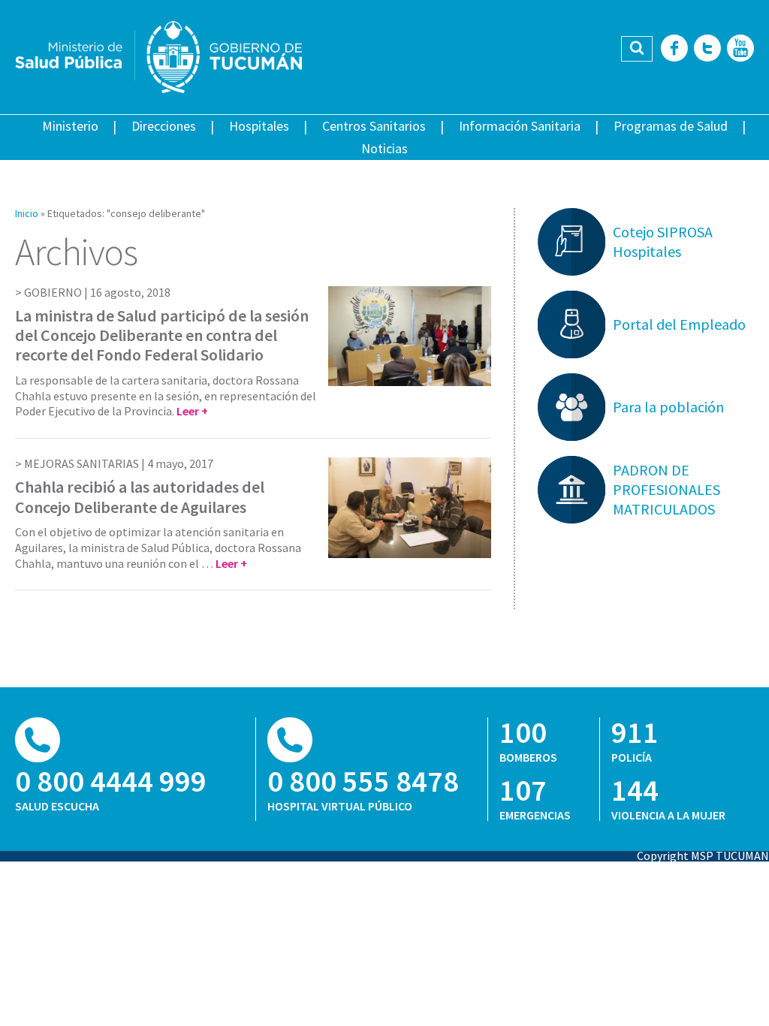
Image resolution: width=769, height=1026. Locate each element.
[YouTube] (740, 49)
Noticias (384, 148)
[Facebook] (674, 49)
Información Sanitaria (520, 125)
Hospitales (259, 125)
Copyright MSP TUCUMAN (703, 855)
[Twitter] (707, 49)
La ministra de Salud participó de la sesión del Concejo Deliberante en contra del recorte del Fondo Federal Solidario (162, 335)
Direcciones (163, 125)
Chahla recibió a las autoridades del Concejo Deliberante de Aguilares (139, 496)
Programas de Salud (671, 125)
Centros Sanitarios (374, 125)
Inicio (26, 213)
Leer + (192, 410)
